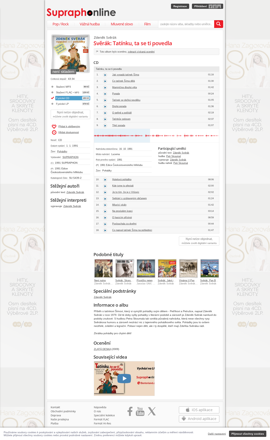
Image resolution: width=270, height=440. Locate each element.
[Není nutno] (103, 268)
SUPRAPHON (70, 157)
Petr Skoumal (173, 156)
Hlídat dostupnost (68, 132)
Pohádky (62, 151)
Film (147, 23)
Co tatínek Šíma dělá (123, 81)
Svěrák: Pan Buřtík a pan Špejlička (219, 280)
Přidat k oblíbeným (69, 126)
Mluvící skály (119, 204)
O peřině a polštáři (122, 112)
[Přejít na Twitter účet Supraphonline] (151, 412)
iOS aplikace (202, 409)
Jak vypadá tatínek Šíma (125, 74)
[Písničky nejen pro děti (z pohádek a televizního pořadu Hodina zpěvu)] (146, 268)
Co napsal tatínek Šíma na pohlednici (132, 230)
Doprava (56, 415)
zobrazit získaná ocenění (141, 51)
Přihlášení (200, 6)
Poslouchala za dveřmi (124, 223)
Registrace (180, 6)
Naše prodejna (60, 419)
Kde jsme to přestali (123, 185)
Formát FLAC (101, 419)
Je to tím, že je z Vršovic (125, 192)
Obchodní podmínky (63, 411)
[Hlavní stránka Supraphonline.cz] (81, 13)
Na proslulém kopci (122, 211)
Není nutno (100, 280)
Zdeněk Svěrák (75, 192)
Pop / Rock (61, 23)
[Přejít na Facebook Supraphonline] (130, 412)
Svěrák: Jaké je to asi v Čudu (173, 280)
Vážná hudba (90, 23)
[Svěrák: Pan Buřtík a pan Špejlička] (209, 268)
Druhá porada (119, 106)
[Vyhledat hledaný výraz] (218, 24)
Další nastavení (217, 433)
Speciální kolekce (104, 415)
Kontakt (55, 407)
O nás (97, 411)
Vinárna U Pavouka (189, 280)
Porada (116, 93)
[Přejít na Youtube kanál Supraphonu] (140, 412)
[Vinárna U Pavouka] (188, 268)
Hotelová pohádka (121, 179)
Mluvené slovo (122, 23)
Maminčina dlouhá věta (124, 87)
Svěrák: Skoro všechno (127, 280)
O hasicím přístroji (122, 217)
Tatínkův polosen (121, 119)
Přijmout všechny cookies (247, 433)
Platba (54, 423)
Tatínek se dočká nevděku (126, 100)
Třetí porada (118, 125)
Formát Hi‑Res (102, 423)
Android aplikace (201, 418)
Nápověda (100, 407)
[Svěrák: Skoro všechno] (124, 268)
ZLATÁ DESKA (102, 349)
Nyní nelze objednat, (70, 114)
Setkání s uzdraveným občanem (129, 198)
